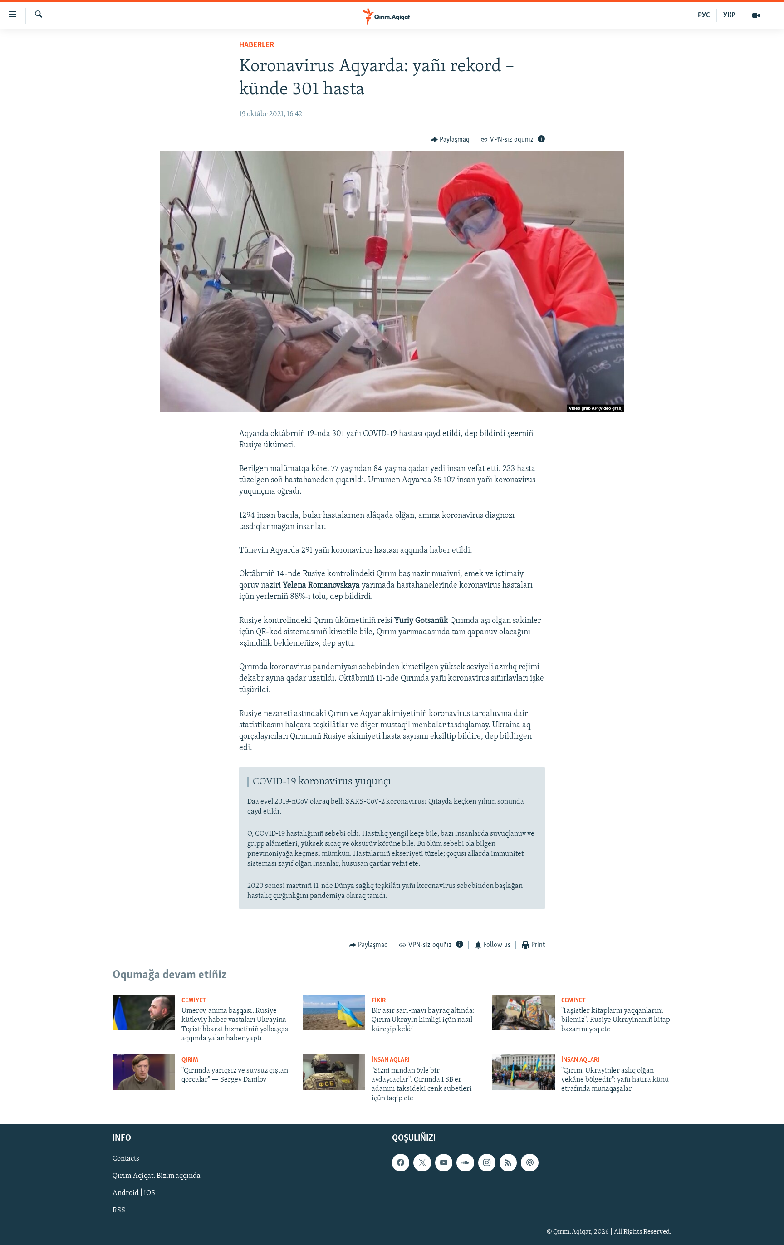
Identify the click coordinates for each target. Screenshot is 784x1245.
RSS (119, 1211)
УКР (729, 15)
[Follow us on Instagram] (486, 1162)
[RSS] (508, 1162)
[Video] (755, 15)
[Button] (450, 140)
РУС (704, 15)
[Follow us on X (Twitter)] (422, 1162)
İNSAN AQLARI (391, 1060)
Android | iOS (134, 1193)
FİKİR (379, 1000)
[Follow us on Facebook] (400, 1162)
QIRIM (189, 1060)
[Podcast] (529, 1162)
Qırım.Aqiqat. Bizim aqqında (157, 1176)
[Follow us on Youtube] (443, 1162)
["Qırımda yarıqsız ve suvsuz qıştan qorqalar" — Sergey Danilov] (144, 1072)
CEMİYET (193, 1000)
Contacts (126, 1159)
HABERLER (256, 45)
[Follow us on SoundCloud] (465, 1162)
